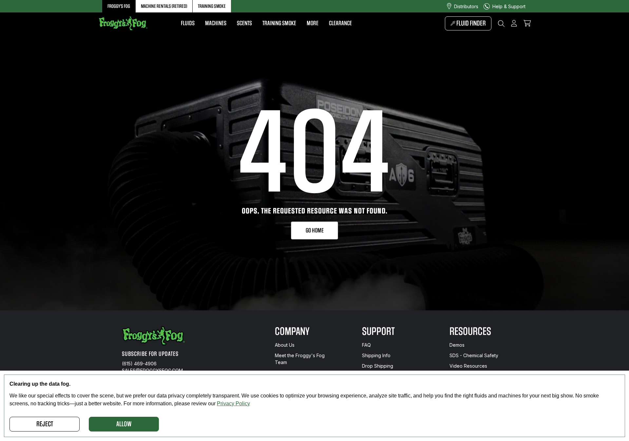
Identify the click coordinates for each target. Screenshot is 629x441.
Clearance (340, 23)
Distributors (466, 6)
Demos (457, 345)
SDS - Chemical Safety (473, 355)
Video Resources (468, 366)
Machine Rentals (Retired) (164, 6)
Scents (244, 23)
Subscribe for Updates (150, 354)
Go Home (315, 230)
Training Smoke (212, 6)
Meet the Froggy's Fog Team (300, 359)
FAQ (366, 345)
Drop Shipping (377, 366)
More (312, 23)
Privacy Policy (233, 403)
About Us (285, 345)
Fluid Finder (470, 23)
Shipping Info (376, 355)
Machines (215, 23)
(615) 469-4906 (139, 363)
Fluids (188, 23)
